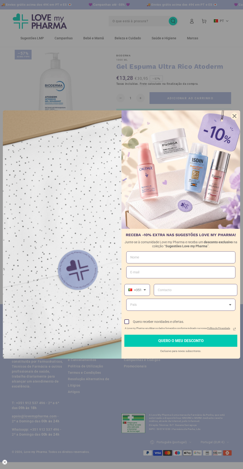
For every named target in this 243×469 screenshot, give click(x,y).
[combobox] (137, 290)
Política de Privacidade (218, 328)
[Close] (234, 116)
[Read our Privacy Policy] (234, 329)
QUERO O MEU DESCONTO (181, 340)
